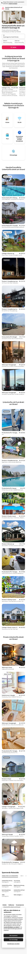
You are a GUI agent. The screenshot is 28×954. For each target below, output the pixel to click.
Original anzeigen (13, 3)
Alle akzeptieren (13, 935)
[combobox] (13, 37)
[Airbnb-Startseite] (3, 8)
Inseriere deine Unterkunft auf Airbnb (13, 8)
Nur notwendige (13, 939)
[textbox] (7, 42)
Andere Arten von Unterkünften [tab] (10, 876)
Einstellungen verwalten (13, 944)
